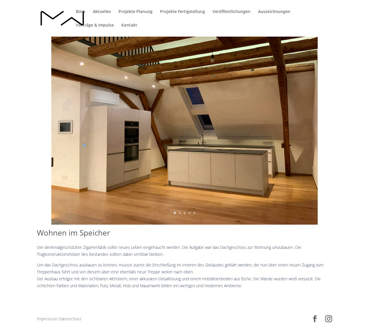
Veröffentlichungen (231, 12)
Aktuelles (102, 12)
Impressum (47, 319)
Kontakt (129, 25)
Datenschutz (70, 319)
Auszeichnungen (274, 12)
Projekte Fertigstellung (182, 12)
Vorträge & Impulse (95, 25)
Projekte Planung (135, 12)
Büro (80, 12)
